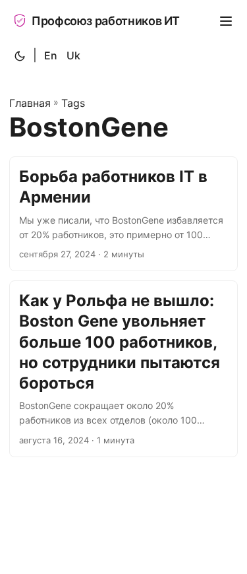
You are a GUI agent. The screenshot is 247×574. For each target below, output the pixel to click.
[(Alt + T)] (20, 56)
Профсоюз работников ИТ (106, 21)
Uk (73, 55)
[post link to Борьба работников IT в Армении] (123, 214)
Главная (30, 103)
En (50, 55)
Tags (73, 103)
